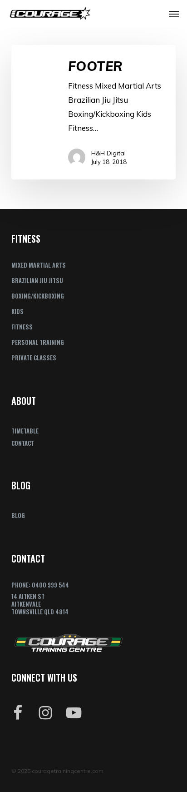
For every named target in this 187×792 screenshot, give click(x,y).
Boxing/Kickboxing (37, 295)
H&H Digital (108, 153)
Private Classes (33, 357)
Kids (17, 311)
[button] (174, 13)
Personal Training (37, 342)
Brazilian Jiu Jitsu (37, 280)
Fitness (22, 326)
